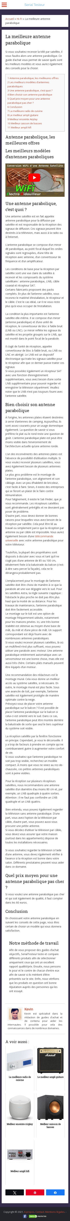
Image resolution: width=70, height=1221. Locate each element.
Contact (39, 1212)
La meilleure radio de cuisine (25, 111)
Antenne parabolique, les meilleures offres (33, 78)
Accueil (9, 19)
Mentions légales (55, 1212)
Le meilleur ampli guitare (22, 115)
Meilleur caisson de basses (24, 123)
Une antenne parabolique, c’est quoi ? (29, 90)
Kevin (28, 1009)
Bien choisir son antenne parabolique (29, 94)
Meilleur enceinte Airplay (22, 119)
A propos (29, 1212)
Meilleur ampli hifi (19, 127)
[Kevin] (15, 1014)
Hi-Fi (19, 19)
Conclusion (14, 107)
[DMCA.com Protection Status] (38, 1216)
